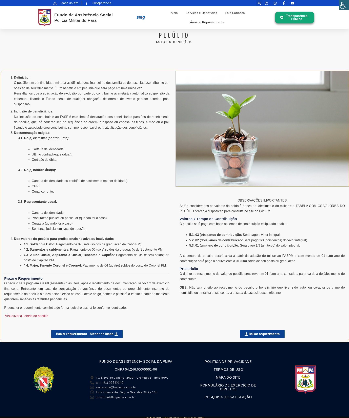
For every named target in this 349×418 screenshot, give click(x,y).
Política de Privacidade (228, 361)
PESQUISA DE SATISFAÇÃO (228, 397)
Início (174, 13)
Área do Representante (207, 22)
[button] (259, 3)
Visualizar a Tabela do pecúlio (26, 316)
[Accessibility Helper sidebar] (344, 5)
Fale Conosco (235, 13)
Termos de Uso (228, 369)
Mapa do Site (228, 377)
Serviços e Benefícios (201, 13)
